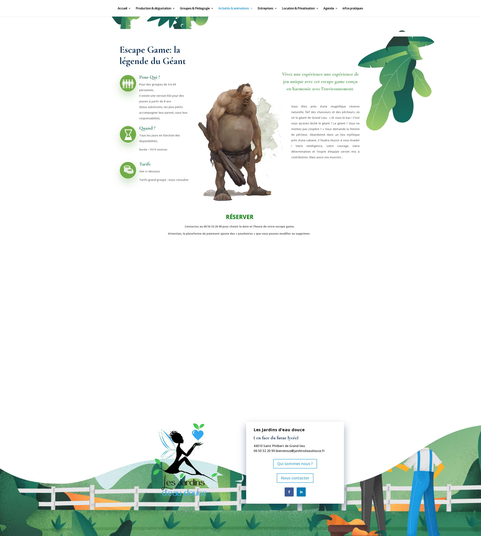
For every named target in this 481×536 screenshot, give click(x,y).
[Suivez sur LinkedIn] (301, 491)
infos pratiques (353, 8)
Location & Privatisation (298, 8)
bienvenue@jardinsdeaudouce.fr (300, 451)
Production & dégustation (153, 8)
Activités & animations (233, 8)
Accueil (122, 8)
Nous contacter (295, 477)
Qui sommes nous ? (295, 463)
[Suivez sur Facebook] (289, 491)
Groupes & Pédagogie (195, 8)
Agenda (328, 8)
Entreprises (265, 8)
